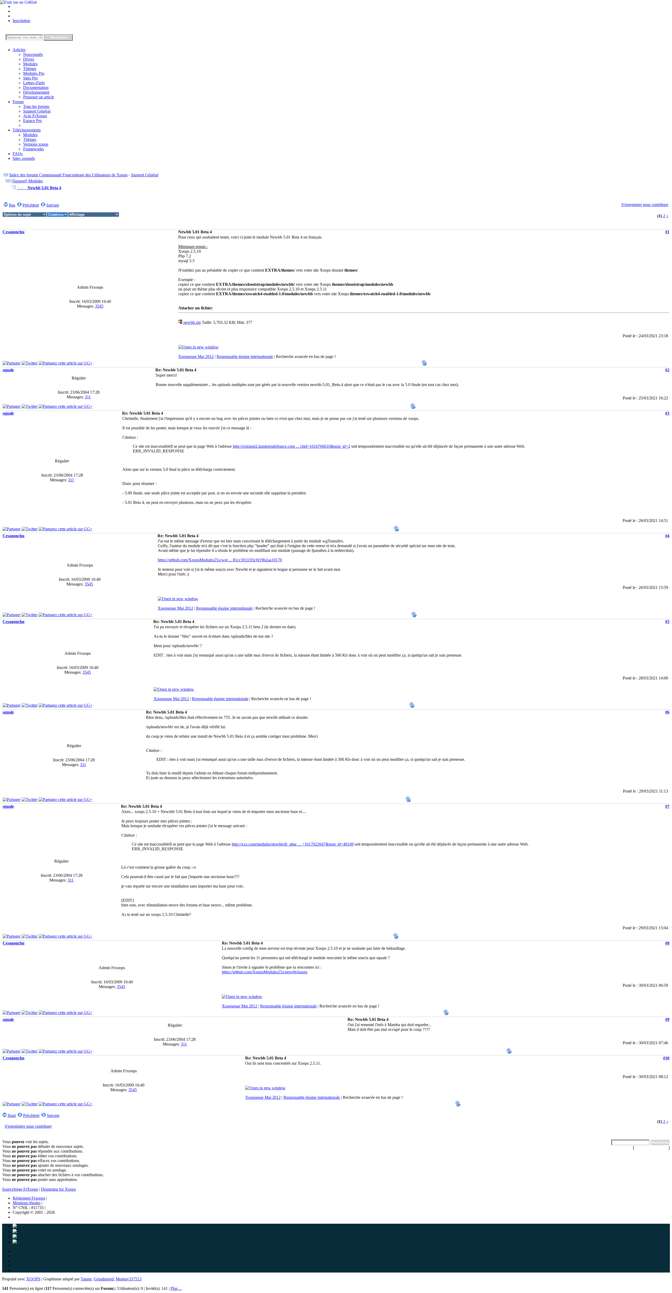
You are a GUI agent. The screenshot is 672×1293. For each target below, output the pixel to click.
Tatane (86, 1279)
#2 (667, 370)
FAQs (18, 153)
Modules (30, 64)
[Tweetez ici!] (30, 363)
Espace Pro (32, 120)
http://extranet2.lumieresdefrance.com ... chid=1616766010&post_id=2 (291, 446)
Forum (18, 101)
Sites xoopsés (24, 158)
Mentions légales (26, 1203)
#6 (667, 712)
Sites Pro (30, 78)
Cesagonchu (13, 232)
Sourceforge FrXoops (20, 1189)
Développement (36, 92)
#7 (667, 806)
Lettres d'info (34, 83)
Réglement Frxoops (29, 1198)
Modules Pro (33, 73)
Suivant (52, 205)
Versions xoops (35, 144)
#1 (667, 232)
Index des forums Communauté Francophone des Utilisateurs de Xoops (68, 175)
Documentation (36, 87)
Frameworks (33, 149)
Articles (19, 50)
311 (88, 397)
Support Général (36, 111)
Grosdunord (104, 1279)
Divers (28, 59)
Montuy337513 (128, 1279)
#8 (667, 943)
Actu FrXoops (35, 116)
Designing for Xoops (58, 1189)
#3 (667, 413)
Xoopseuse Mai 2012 (196, 356)
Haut (12, 1115)
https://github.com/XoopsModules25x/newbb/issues (264, 972)
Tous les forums (36, 106)
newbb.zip (191, 322)
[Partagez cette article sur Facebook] (11, 363)
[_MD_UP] (424, 364)
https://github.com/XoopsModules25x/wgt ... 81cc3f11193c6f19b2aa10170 (220, 560)
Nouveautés (33, 54)
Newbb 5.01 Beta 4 (39, 188)
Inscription (21, 20)
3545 (99, 306)
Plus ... (176, 1288)
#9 (667, 1019)
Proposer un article (38, 97)
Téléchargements (27, 130)
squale (8, 370)
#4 (667, 536)
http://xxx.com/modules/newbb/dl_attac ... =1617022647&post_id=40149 (293, 844)
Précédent (31, 205)
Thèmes (29, 68)
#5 (667, 621)
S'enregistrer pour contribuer (644, 204)
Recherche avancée (651, 1148)
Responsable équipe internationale (245, 356)
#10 (666, 1058)
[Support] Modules (27, 181)
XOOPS (33, 1279)
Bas (12, 205)
